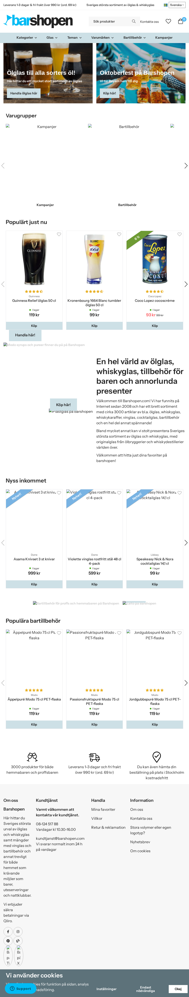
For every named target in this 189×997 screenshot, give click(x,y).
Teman (72, 37)
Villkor (96, 818)
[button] (186, 166)
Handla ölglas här (23, 93)
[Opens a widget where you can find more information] (20, 989)
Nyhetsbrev (140, 842)
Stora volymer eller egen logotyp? (150, 830)
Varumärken (100, 37)
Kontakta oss (149, 21)
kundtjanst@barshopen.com (60, 838)
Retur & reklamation (108, 827)
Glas (50, 37)
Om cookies (140, 851)
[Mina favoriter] (168, 21)
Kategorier (25, 37)
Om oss (136, 809)
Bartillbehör (133, 37)
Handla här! (25, 335)
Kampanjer (163, 37)
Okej (178, 989)
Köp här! (109, 93)
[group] (45, 165)
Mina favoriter (103, 809)
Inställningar (106, 989)
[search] (133, 21)
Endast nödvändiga (145, 989)
